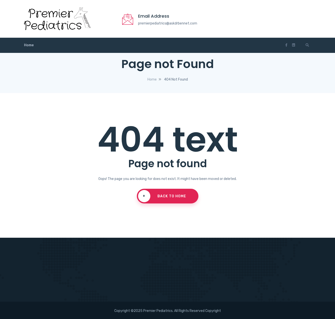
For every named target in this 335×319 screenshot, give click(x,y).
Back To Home (164, 196)
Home (29, 45)
